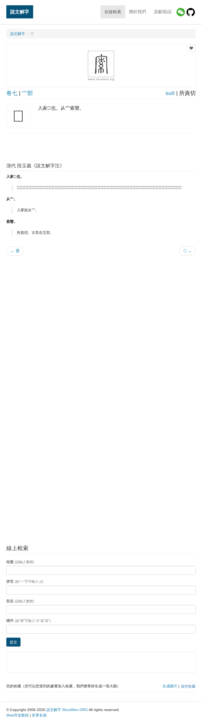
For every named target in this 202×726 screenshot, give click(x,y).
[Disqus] (101, 326)
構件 (28, 620)
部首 (20, 601)
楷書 (20, 562)
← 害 (15, 251)
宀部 (27, 93)
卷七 (11, 93)
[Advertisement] (101, 147)
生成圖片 (170, 686)
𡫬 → (187, 251)
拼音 (24, 581)
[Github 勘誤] (191, 12)
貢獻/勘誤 (163, 11)
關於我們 (137, 11)
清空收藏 (188, 686)
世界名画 (39, 715)
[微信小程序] (181, 12)
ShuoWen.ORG (75, 710)
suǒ (170, 93)
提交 (13, 642)
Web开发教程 (17, 715)
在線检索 (112, 11)
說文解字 (19, 11)
